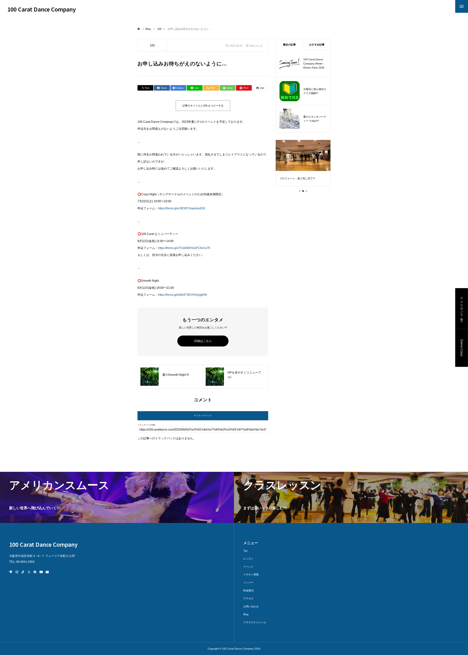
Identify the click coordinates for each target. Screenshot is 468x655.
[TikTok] (22, 572)
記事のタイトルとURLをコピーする (202, 105)
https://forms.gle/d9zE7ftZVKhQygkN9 (182, 294)
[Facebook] (35, 572)
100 (152, 45)
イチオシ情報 (251, 574)
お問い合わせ (251, 606)
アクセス (248, 598)
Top (245, 550)
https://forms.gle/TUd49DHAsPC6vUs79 (184, 248)
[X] (29, 572)
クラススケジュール (254, 622)
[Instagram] (16, 572)
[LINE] (10, 572)
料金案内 (248, 590)
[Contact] (47, 572)
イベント (248, 566)
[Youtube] (41, 572)
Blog (245, 614)
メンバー (248, 582)
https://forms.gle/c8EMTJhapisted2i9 (181, 208)
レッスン (248, 558)
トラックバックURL (146, 425)
